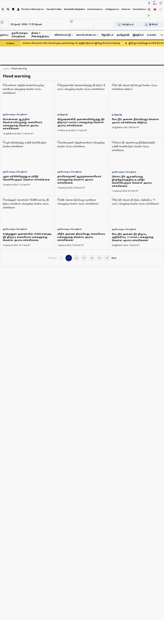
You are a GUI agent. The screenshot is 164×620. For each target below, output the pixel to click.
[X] (149, 9)
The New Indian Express (32, 9)
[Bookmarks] (13, 9)
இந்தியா (138, 35)
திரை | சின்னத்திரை (40, 35)
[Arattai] (155, 3)
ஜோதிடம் (107, 35)
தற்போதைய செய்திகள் (20, 35)
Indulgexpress (112, 9)
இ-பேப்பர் (153, 24)
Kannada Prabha (54, 9)
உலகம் (151, 35)
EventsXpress (140, 9)
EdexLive (126, 9)
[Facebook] (149, 3)
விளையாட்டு (62, 35)
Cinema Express (95, 9)
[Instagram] (161, 3)
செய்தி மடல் (127, 24)
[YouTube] (155, 9)
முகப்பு (4, 35)
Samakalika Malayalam (74, 9)
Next (114, 258)
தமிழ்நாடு (123, 35)
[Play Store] (149, 15)
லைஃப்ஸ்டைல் (86, 35)
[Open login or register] (18, 9)
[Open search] (8, 9)
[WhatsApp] (161, 9)
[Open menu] (2, 9)
